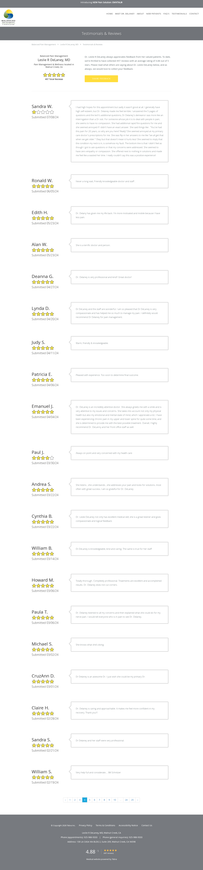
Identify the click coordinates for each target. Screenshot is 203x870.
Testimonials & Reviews (93, 44)
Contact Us (146, 825)
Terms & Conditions (105, 825)
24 (126, 799)
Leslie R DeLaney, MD (69, 44)
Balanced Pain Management (44, 44)
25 (132, 799)
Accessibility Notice (128, 825)
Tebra (114, 859)
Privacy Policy (85, 825)
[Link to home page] (7, 17)
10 (115, 799)
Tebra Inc (71, 825)
